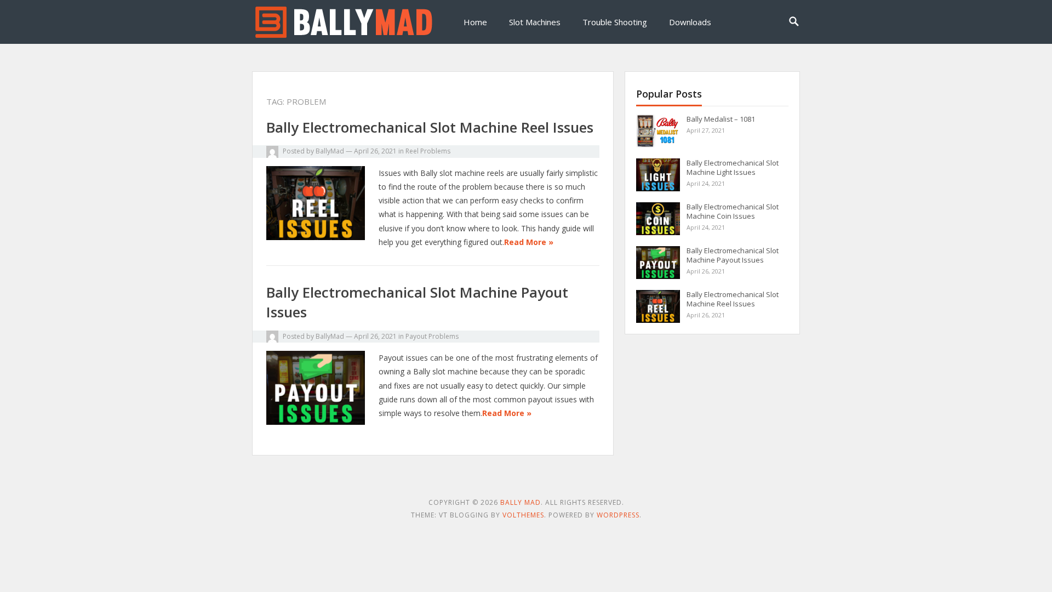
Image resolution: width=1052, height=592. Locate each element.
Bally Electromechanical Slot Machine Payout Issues (733, 255)
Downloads (690, 21)
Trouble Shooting (614, 21)
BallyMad (330, 151)
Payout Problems (432, 336)
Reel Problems (427, 151)
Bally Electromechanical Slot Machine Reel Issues (429, 127)
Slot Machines (535, 21)
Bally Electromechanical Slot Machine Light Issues (733, 167)
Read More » (528, 242)
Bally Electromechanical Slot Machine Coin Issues (733, 211)
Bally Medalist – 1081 (721, 119)
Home (475, 21)
